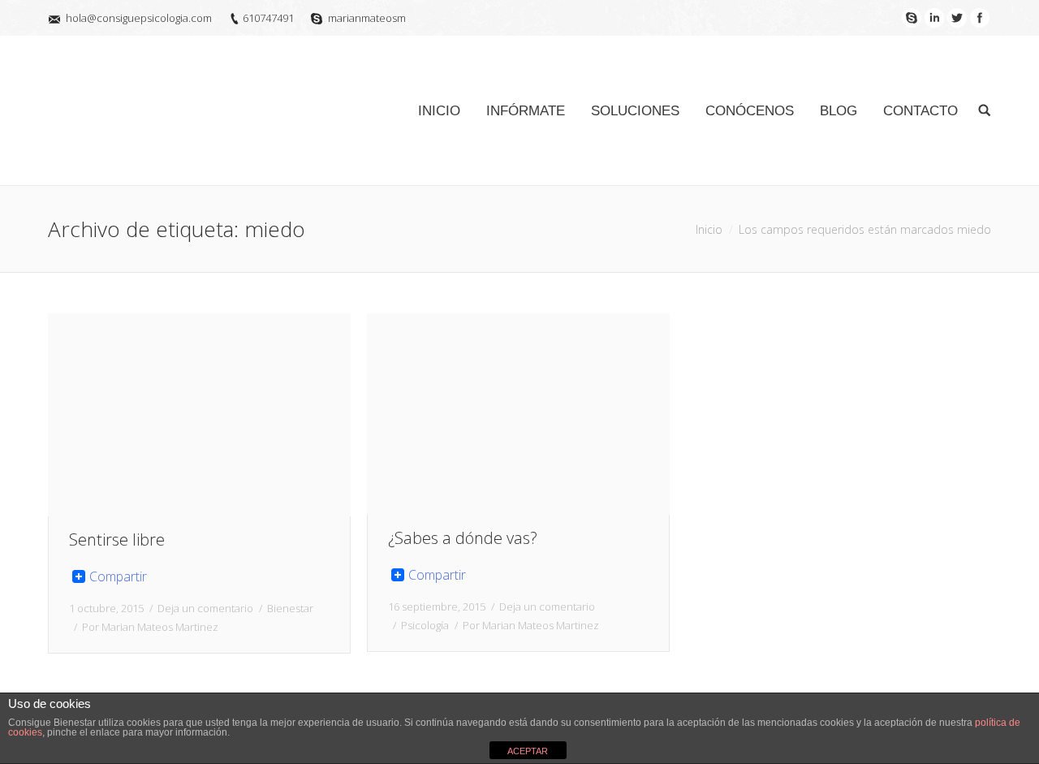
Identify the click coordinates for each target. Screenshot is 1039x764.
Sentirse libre (117, 539)
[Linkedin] (934, 18)
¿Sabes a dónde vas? (462, 538)
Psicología (425, 625)
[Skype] (911, 18)
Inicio (709, 229)
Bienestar (290, 608)
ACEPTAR (527, 751)
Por (150, 626)
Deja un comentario (205, 608)
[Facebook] (979, 18)
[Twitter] (957, 18)
